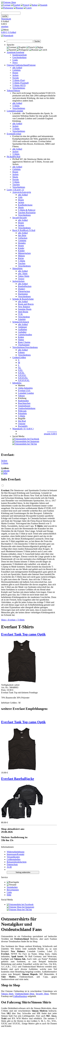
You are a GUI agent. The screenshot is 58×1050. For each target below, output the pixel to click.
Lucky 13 (19, 189)
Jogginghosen (24, 406)
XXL (20, 370)
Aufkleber (22, 329)
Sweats (15, 78)
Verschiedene (24, 317)
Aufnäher (22, 332)
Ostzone (32, 65)
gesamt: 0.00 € (50, 434)
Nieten (21, 339)
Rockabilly (23, 426)
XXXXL (22, 375)
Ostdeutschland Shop (24, 994)
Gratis (15, 60)
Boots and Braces (26, 304)
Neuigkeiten (12, 887)
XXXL (21, 373)
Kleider (21, 250)
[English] (15, 5)
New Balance (24, 306)
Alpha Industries (25, 388)
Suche (37, 41)
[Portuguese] (7, 7)
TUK (20, 314)
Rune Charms (24, 342)
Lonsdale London (26, 393)
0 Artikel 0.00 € (6, 23)
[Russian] (18, 7)
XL (19, 367)
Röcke (21, 258)
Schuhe (30, 299)
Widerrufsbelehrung (15, 852)
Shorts (15, 177)
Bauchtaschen (24, 403)
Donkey (21, 289)
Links (9, 892)
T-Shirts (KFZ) (19, 85)
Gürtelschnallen (25, 334)
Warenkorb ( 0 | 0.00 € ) (23, 428)
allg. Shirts (22, 273)
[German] (6, 5)
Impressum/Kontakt (15, 854)
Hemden (22, 243)
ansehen (4, 26)
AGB (9, 867)
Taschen (16, 184)
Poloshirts (22, 413)
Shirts (20, 268)
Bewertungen (13, 890)
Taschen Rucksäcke (27, 212)
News (15, 62)
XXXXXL (23, 378)
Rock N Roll (29, 230)
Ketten (21, 337)
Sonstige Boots (24, 309)
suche (4, 16)
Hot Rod (22, 421)
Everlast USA (24, 390)
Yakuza (21, 395)
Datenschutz (12, 864)
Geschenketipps (19, 57)
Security (23, 217)
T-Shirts (15, 106)
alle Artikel (17, 67)
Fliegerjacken (24, 291)
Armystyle (26, 192)
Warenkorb (6, 19)
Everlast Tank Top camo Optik (23, 722)
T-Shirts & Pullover (26, 210)
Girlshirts (16, 70)
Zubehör (22, 319)
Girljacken (22, 238)
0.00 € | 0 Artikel (8, 32)
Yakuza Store (7, 994)
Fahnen (21, 352)
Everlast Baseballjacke (17, 778)
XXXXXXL (24, 380)
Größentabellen (13, 859)
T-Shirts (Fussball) (20, 83)
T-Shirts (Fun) (18, 80)
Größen (22, 357)
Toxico (21, 278)
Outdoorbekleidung (26, 408)
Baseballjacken (24, 286)
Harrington (23, 294)
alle (8, 471)
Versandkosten (13, 857)
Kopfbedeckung (25, 205)
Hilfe (9, 895)
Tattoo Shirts (23, 276)
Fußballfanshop (20, 996)
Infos (19, 383)
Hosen (15, 72)
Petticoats (22, 411)
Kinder (21, 248)
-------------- (52, 431)
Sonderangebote (19, 55)
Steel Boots (23, 311)
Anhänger (22, 327)
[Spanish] (42, 5)
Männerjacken (24, 253)
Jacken (15, 75)
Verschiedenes (18, 88)
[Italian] (33, 5)
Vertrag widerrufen (23, 872)
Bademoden (23, 400)
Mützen (21, 256)
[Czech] (28, 7)
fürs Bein (22, 235)
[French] (25, 5)
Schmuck (25, 322)
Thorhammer (24, 345)
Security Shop (42, 994)
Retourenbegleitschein (16, 862)
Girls (20, 197)
